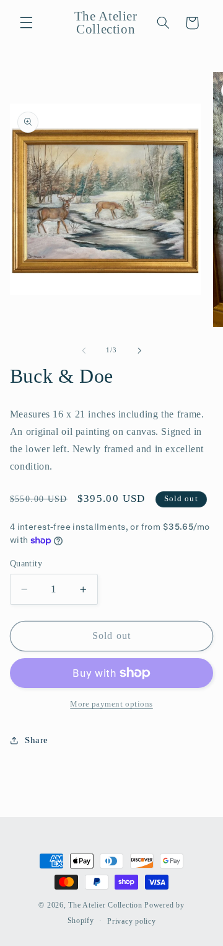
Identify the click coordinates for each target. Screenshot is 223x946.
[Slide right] (139, 350)
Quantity (26, 563)
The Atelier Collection (105, 905)
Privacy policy (131, 921)
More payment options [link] (111, 704)
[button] (26, 23)
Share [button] (36, 740)
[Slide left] (83, 350)
